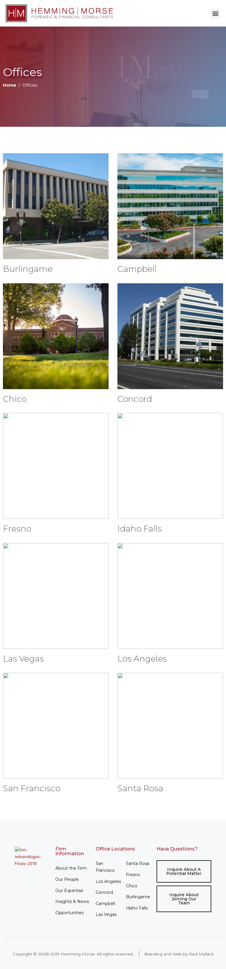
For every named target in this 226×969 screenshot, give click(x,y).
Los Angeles (142, 659)
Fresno (17, 529)
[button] (215, 13)
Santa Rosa (140, 788)
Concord (134, 399)
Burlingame (27, 269)
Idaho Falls (139, 529)
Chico (14, 399)
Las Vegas (23, 659)
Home (9, 85)
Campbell (137, 269)
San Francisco (31, 788)
